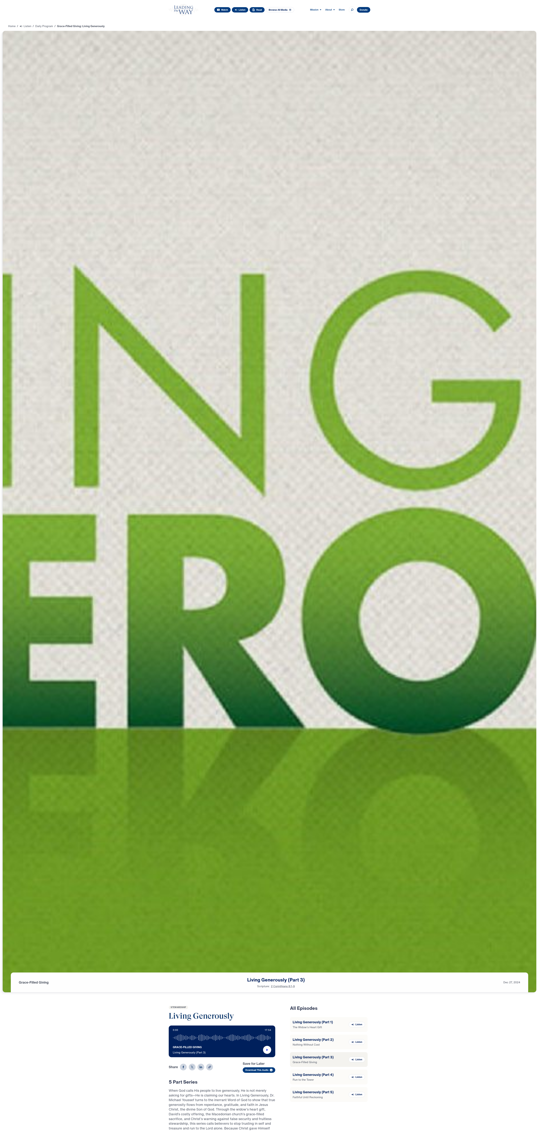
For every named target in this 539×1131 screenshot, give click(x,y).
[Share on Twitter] (192, 1067)
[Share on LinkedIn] (200, 1067)
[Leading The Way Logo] (183, 10)
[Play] (267, 1050)
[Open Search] (352, 9)
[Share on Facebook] (183, 1067)
